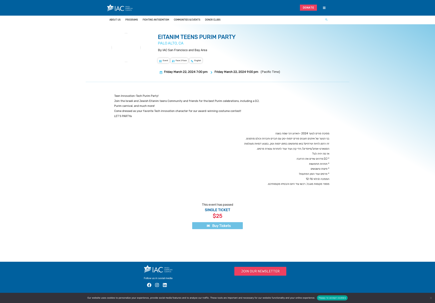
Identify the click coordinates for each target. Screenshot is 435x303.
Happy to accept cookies (332, 297)
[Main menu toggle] (324, 8)
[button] (326, 20)
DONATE (308, 7)
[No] (430, 298)
